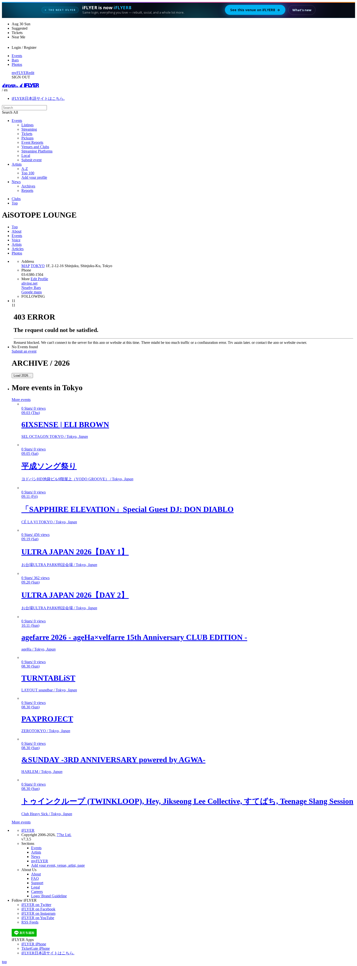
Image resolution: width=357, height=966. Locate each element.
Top (15, 203)
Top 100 (27, 173)
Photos (17, 64)
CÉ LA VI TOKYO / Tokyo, (49, 522)
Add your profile (34, 177)
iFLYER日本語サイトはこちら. (38, 98)
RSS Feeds (29, 922)
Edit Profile (39, 279)
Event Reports (32, 142)
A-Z (24, 169)
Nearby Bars (31, 288)
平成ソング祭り (49, 466)
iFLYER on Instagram (38, 913)
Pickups (27, 138)
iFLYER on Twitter (36, 905)
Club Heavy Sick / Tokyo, (46, 814)
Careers (37, 892)
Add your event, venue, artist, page (58, 865)
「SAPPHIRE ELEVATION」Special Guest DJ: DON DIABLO (127, 509)
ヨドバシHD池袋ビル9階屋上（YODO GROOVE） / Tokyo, (77, 479)
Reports (27, 190)
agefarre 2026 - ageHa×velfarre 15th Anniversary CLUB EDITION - (134, 637)
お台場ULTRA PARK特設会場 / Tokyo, (59, 565)
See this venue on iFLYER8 (255, 10)
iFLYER (27, 830)
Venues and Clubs (35, 147)
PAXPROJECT (47, 718)
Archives (28, 186)
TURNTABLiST (48, 678)
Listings (27, 125)
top (4, 962)
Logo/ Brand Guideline (49, 896)
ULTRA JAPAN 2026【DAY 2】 (75, 595)
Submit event (31, 160)
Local (25, 155)
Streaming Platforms (36, 151)
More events (21, 400)
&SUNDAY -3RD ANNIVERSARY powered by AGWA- (113, 759)
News (16, 182)
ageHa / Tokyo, (38, 649)
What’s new (301, 10)
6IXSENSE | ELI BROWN (65, 424)
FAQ (35, 878)
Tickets (26, 134)
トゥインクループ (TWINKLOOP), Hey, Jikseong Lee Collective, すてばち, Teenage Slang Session (187, 801)
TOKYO (38, 266)
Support (37, 883)
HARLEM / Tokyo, (41, 772)
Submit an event (24, 351)
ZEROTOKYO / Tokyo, (45, 731)
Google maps (31, 292)
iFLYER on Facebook (38, 909)
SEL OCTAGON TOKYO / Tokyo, (54, 436)
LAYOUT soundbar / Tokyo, (49, 690)
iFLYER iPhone (33, 944)
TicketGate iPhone (35, 948)
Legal (35, 887)
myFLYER (20, 73)
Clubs (16, 199)
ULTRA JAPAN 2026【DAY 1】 (75, 551)
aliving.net (29, 283)
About (16, 231)
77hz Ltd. (64, 835)
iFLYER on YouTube (37, 918)
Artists (17, 164)
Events (17, 56)
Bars (15, 60)
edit (31, 73)
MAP (25, 266)
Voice (16, 240)
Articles (18, 249)
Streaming (29, 129)
